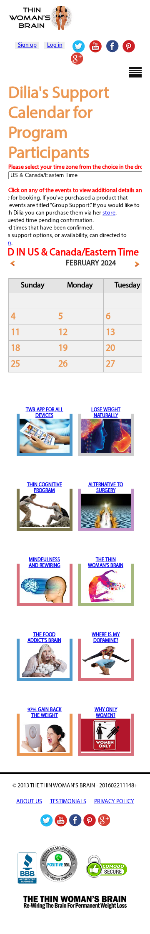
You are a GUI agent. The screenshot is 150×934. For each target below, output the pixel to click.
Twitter (78, 46)
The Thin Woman (75, 18)
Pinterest (128, 46)
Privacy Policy (114, 802)
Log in (54, 45)
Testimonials (68, 802)
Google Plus (76, 58)
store (108, 213)
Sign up (27, 45)
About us (29, 802)
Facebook (112, 46)
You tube (95, 46)
